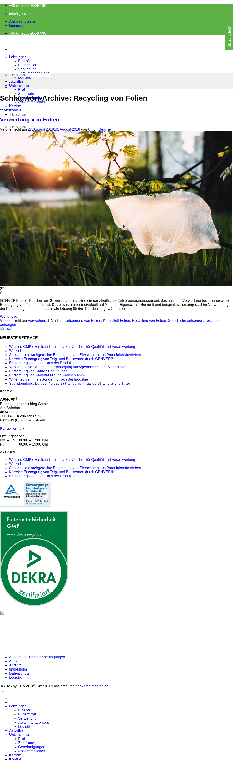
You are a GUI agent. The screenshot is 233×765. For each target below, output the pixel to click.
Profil (22, 90)
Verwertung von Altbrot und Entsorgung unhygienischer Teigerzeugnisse (67, 367)
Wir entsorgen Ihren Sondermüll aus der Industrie (48, 379)
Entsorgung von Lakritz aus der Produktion (43, 363)
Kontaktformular (12, 428)
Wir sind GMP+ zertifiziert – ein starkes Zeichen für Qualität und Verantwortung (72, 347)
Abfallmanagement (33, 722)
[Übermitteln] (11, 80)
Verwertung (27, 69)
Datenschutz (19, 673)
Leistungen (17, 57)
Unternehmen (19, 85)
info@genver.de (22, 14)
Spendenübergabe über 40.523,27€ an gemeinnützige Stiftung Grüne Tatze (69, 383)
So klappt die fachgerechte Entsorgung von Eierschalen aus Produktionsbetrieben (75, 355)
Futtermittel (27, 65)
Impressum (17, 25)
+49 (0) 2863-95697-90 (27, 5)
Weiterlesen (12, 316)
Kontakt (15, 110)
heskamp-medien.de (92, 686)
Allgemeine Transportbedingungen (37, 657)
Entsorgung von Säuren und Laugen (38, 371)
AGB (13, 661)
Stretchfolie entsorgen (185, 320)
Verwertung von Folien (29, 119)
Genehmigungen (31, 747)
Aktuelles (16, 81)
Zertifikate (26, 94)
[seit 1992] (220, 54)
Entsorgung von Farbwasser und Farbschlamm (47, 375)
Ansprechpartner (22, 21)
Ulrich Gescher (100, 129)
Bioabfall (25, 61)
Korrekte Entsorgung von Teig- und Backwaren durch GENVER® (61, 359)
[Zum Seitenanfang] (2, 691)
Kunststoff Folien (116, 320)
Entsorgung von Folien (83, 320)
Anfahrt (15, 665)
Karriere (15, 106)
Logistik (15, 677)
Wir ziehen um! (21, 351)
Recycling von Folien (149, 320)
